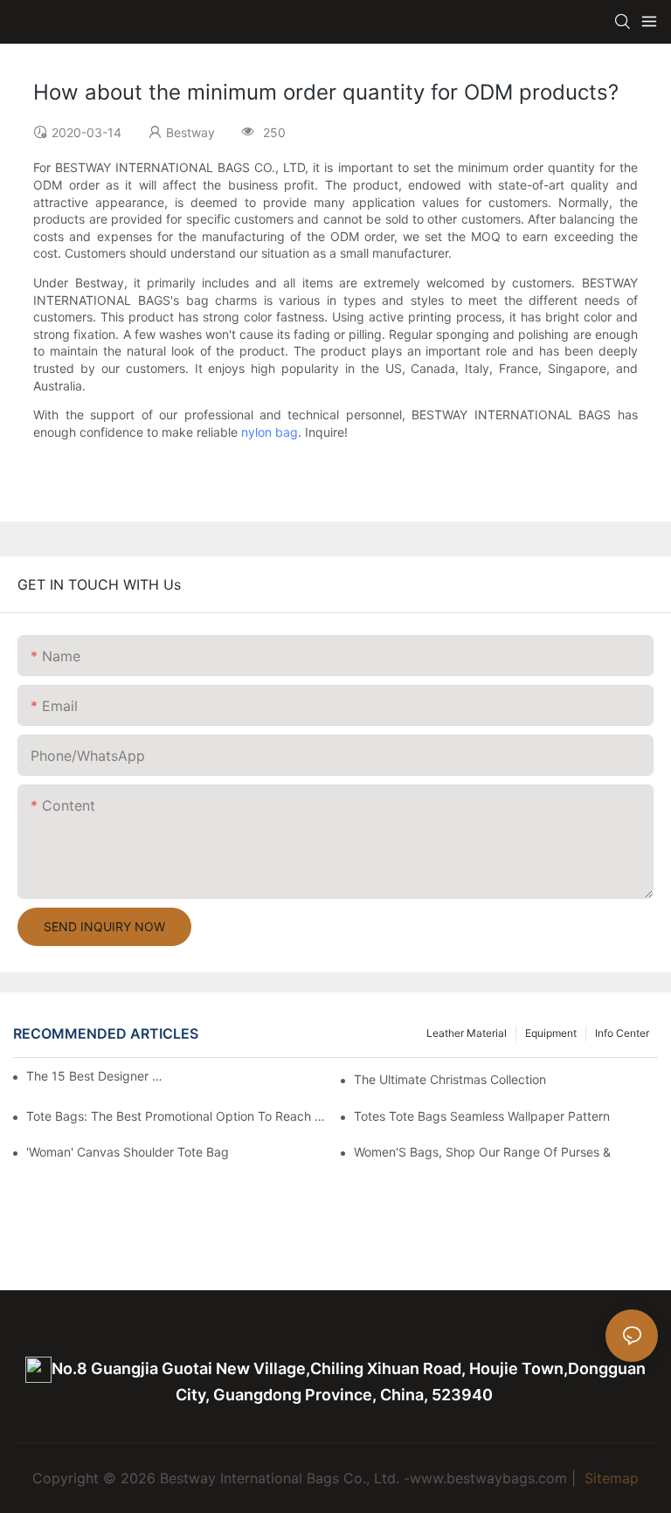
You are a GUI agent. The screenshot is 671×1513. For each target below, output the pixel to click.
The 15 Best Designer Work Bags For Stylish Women (96, 1075)
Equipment (551, 1033)
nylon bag (269, 432)
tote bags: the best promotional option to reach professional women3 (178, 1116)
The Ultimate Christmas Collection (450, 1079)
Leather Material (466, 1033)
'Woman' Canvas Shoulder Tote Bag (127, 1151)
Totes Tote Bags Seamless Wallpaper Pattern (482, 1116)
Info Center (622, 1033)
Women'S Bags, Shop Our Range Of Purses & (482, 1151)
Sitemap (609, 1478)
